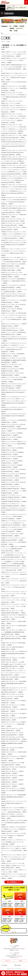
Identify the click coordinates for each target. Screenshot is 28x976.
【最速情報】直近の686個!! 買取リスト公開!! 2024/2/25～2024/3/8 (7, 920)
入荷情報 (15, 26)
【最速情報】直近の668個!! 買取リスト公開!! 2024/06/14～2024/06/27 (7, 905)
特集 (11, 30)
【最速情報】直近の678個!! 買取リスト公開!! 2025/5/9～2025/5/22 (19, 920)
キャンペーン (19, 28)
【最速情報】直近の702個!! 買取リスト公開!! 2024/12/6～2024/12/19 (19, 905)
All (10, 26)
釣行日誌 (22, 26)
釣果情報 (12, 28)
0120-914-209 (13, 974)
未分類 (15, 30)
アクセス (22, 948)
